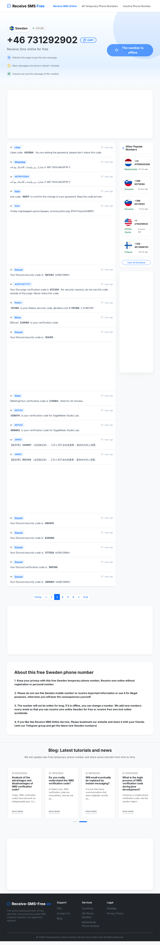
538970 (15, 415)
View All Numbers (136, 262)
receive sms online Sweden (66, 709)
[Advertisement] (80, 114)
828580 (49, 537)
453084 (28, 152)
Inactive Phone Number (137, 6)
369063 (49, 581)
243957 (26, 444)
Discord (18, 269)
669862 (15, 430)
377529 (49, 552)
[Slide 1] (75, 821)
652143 (26, 459)
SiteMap (111, 908)
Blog (59, 918)
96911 (25, 196)
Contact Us (63, 913)
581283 (49, 274)
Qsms (17, 395)
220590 (24, 322)
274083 (53, 401)
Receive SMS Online (65, 6)
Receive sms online (113, 680)
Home (38, 597)
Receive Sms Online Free (90, 937)
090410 (49, 523)
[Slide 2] (83, 821)
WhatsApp (20, 162)
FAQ (59, 908)
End (85, 597)
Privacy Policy (115, 913)
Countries (87, 908)
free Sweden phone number (65, 672)
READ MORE (17, 811)
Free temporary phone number (60, 937)
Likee (17, 147)
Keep (17, 191)
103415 (49, 337)
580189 (53, 567)
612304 (54, 289)
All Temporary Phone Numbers (100, 6)
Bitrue (18, 317)
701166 (15, 308)
